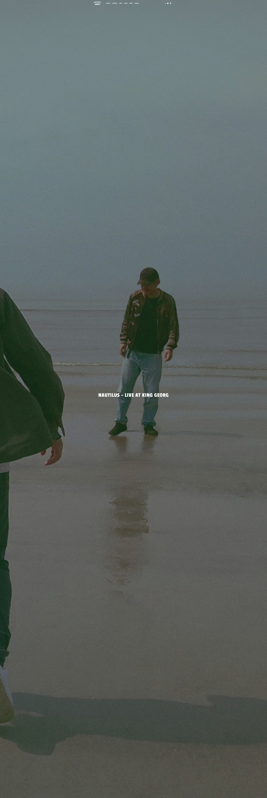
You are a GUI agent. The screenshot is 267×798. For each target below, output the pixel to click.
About (126, 3)
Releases (114, 3)
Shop (120, 3)
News (131, 3)
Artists (108, 3)
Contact (137, 3)
